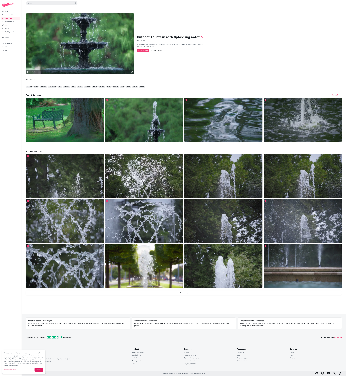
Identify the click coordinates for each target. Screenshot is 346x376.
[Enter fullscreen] (131, 71)
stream (95, 86)
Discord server (242, 361)
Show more (184, 293)
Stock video (135, 358)
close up (87, 86)
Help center (241, 352)
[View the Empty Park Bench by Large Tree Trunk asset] (65, 120)
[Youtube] (328, 373)
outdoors (66, 86)
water (36, 86)
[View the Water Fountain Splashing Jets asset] (302, 266)
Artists (186, 352)
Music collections (190, 355)
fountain (29, 86)
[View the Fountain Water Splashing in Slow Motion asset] (65, 176)
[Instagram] (322, 373)
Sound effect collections (192, 358)
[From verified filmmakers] (43, 139)
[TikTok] (339, 373)
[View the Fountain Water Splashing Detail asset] (65, 221)
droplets (115, 86)
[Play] (28, 71)
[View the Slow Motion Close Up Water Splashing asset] (65, 266)
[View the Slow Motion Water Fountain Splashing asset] (223, 176)
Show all (335, 95)
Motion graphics (136, 361)
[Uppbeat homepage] (10, 5)
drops (109, 86)
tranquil (142, 86)
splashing (43, 86)
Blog (238, 355)
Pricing (292, 352)
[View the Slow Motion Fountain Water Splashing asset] (144, 176)
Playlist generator (190, 364)
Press (291, 355)
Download (144, 50)
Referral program (242, 358)
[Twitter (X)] (334, 373)
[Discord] (316, 373)
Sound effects (136, 355)
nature (128, 86)
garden (80, 86)
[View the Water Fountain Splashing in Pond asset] (302, 120)
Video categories (190, 361)
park (59, 86)
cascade (101, 86)
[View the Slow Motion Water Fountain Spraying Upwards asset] (302, 221)
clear (122, 86)
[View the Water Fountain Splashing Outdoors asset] (144, 120)
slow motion (52, 86)
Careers (292, 358)
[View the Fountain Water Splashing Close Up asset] (144, 221)
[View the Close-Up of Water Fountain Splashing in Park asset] (144, 266)
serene (135, 86)
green (73, 86)
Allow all (38, 370)
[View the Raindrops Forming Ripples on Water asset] (223, 120)
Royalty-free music (137, 352)
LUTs (133, 364)
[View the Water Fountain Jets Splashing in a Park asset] (223, 266)
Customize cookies (10, 370)
